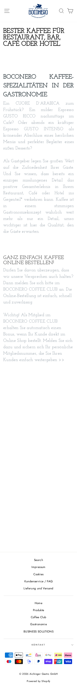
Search (38, 560)
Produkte (38, 610)
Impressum (38, 567)
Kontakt (38, 644)
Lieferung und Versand (38, 588)
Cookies (38, 574)
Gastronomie (38, 624)
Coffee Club (38, 617)
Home (38, 603)
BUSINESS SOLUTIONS (38, 631)
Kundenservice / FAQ (38, 581)
